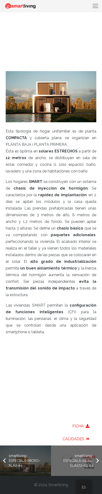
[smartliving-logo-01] (20, 6)
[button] (95, 6)
